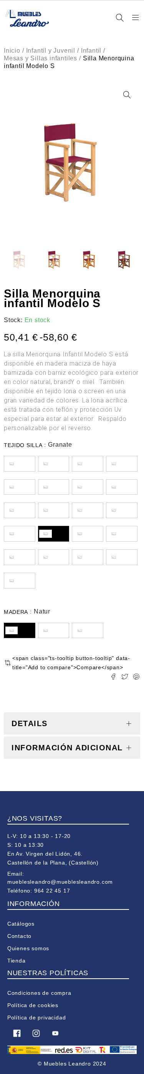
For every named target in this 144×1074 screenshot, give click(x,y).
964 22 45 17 (52, 891)
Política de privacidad (36, 1017)
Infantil (91, 50)
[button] (126, 95)
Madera (16, 612)
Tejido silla (23, 445)
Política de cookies (32, 1005)
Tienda (16, 961)
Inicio (12, 50)
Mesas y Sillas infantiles (40, 58)
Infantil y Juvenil (50, 50)
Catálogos (21, 924)
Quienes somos (28, 948)
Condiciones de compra (39, 993)
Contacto (19, 936)
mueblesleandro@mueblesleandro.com (60, 882)
